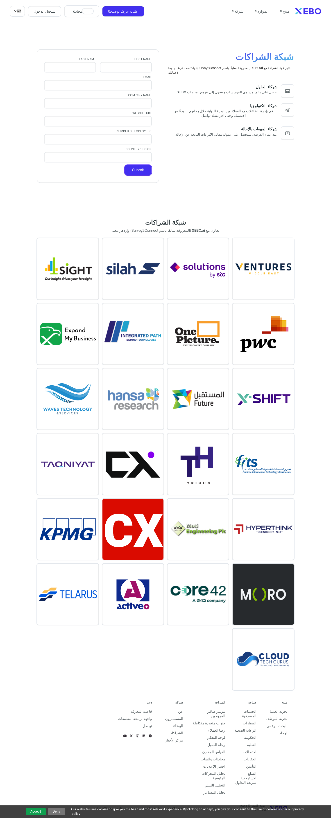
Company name (139, 95)
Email (147, 77)
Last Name (87, 59)
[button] (284, 11)
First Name (143, 59)
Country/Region (138, 149)
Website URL (141, 113)
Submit (138, 170)
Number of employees (134, 131)
